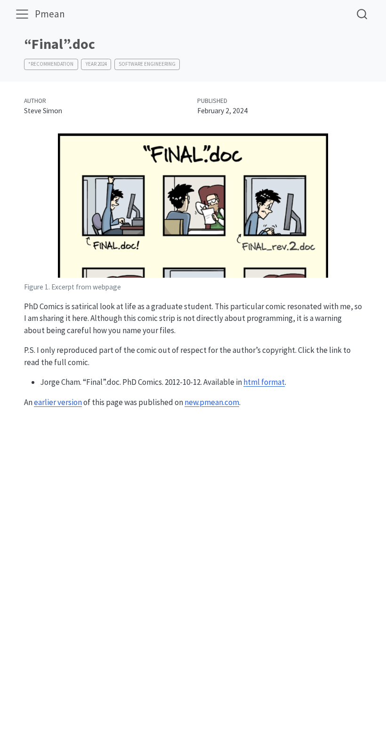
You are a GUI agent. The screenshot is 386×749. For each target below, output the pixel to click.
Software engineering (147, 64)
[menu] (22, 14)
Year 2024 (96, 64)
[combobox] (362, 14)
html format (264, 382)
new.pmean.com (212, 402)
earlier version (58, 402)
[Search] (362, 14)
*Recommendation (50, 64)
